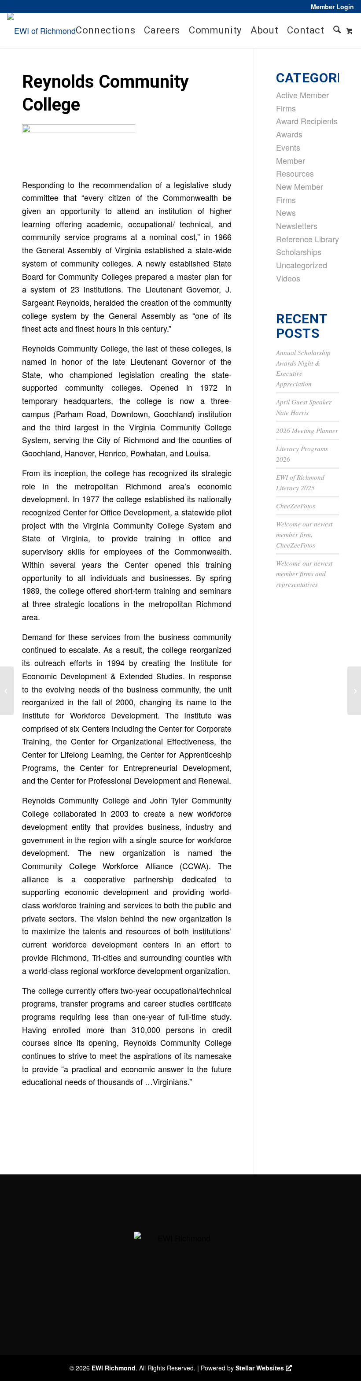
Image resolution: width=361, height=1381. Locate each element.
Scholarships (298, 251)
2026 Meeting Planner (307, 430)
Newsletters (296, 225)
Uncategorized (301, 264)
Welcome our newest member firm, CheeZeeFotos (304, 534)
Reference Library (307, 238)
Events (288, 147)
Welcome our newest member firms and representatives (304, 574)
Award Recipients (307, 120)
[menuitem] (330, 6)
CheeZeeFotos (295, 505)
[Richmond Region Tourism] (7, 690)
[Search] (337, 30)
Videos (288, 278)
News (286, 212)
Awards (289, 134)
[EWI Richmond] (41, 30)
